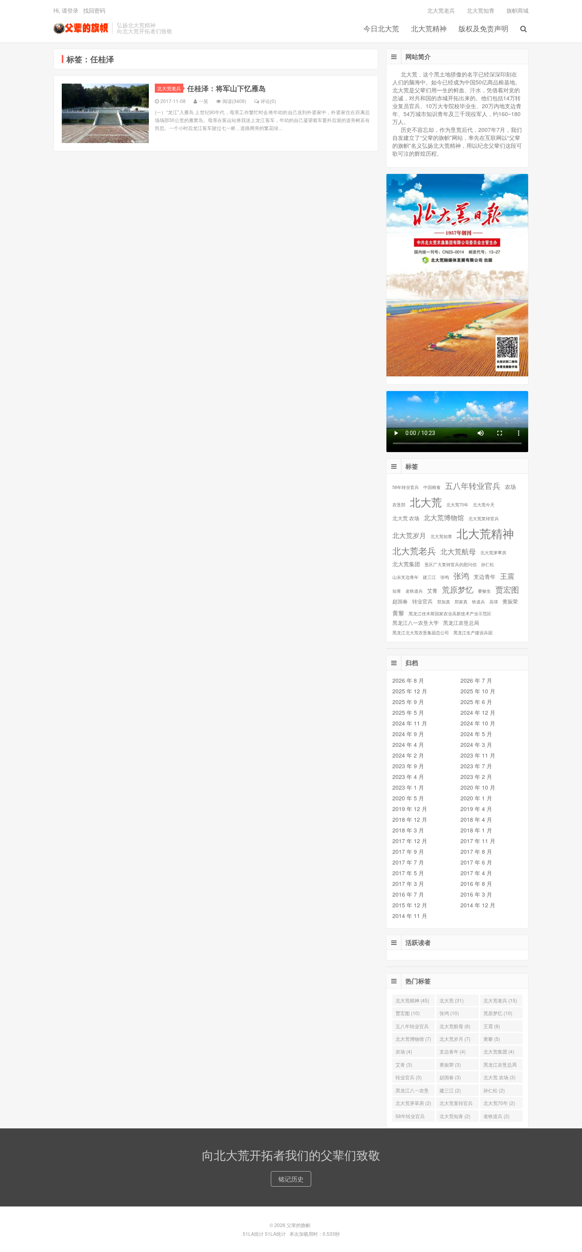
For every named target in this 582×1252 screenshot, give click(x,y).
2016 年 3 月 (476, 894)
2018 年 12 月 (409, 819)
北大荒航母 (458, 551)
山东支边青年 (405, 577)
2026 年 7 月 (476, 680)
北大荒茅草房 (493, 552)
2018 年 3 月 (408, 830)
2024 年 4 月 (408, 744)
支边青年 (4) (452, 1051)
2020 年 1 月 (476, 798)
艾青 (432, 591)
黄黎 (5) (491, 1038)
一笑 (203, 100)
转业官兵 (422, 601)
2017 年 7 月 (408, 862)
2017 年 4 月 (476, 873)
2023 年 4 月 (408, 777)
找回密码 (94, 10)
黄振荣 (510, 601)
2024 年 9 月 (408, 734)
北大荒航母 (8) (454, 1026)
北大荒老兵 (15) (500, 1000)
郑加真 (443, 602)
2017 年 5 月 (408, 873)
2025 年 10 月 (477, 691)
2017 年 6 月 (476, 862)
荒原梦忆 (458, 589)
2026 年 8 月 (408, 680)
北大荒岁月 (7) (454, 1038)
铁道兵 (478, 602)
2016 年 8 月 (476, 883)
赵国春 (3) (450, 1077)
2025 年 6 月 (476, 702)
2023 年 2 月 (476, 777)
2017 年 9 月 (408, 851)
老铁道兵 (414, 591)
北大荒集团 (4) (498, 1051)
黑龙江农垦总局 (461, 623)
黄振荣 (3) (450, 1064)
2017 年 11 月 (477, 841)
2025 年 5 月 (408, 712)
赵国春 (400, 601)
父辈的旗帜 (80, 28)
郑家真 (461, 602)
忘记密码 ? (338, 91)
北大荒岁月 (409, 535)
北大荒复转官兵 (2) (456, 1104)
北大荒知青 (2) (454, 1116)
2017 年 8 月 (476, 851)
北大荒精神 (429, 28)
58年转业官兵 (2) (410, 1117)
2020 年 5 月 (408, 798)
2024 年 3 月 (476, 744)
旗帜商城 (517, 10)
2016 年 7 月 (408, 894)
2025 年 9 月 (408, 702)
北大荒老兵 (441, 10)
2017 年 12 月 (409, 841)
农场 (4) (404, 1051)
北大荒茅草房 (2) (413, 1102)
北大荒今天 (484, 505)
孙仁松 (487, 564)
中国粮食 (432, 487)
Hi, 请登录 (65, 10)
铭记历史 (291, 1178)
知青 (396, 591)
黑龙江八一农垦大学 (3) (412, 1091)
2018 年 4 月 (476, 819)
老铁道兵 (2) (496, 1116)
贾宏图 (507, 589)
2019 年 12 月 (409, 809)
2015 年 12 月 (409, 905)
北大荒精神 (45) (412, 1000)
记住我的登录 (252, 91)
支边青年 (485, 576)
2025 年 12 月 (409, 691)
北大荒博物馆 (444, 517)
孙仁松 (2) (494, 1090)
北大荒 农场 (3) (499, 1077)
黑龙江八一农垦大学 (415, 623)
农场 (510, 486)
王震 (507, 576)
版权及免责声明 (483, 28)
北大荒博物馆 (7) (413, 1038)
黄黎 (398, 612)
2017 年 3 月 (408, 883)
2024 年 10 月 (477, 723)
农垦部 (398, 505)
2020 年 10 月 (477, 787)
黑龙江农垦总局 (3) (500, 1065)
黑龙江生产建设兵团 (473, 633)
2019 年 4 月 (476, 809)
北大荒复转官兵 (483, 518)
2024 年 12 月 (477, 712)
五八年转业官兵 (472, 486)
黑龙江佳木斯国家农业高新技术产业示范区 (450, 613)
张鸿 (461, 576)
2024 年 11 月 (409, 723)
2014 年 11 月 (409, 916)
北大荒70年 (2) (499, 1102)
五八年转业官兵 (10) (412, 1027)
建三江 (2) (450, 1090)
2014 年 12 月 (477, 905)
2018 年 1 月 (476, 830)
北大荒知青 (481, 10)
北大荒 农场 (405, 518)
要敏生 (484, 591)
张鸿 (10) (449, 1013)
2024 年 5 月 (476, 734)
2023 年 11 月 (477, 755)
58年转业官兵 (405, 487)
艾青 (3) (404, 1064)
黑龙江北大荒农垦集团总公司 (420, 633)
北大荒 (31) (451, 1000)
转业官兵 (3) (409, 1077)
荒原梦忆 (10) (497, 1013)
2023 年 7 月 (476, 766)
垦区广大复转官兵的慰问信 (450, 564)
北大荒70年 (457, 505)
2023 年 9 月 (408, 766)
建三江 (429, 577)
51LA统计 (253, 1233)
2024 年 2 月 (408, 755)
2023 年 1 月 (408, 787)
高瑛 (493, 602)
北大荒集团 (406, 564)
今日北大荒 (381, 28)
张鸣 (444, 577)
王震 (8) (491, 1026)
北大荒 (426, 502)
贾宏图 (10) (408, 1013)
